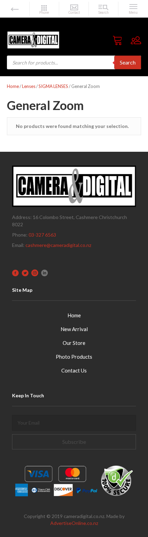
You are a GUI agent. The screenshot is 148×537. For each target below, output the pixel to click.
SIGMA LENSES (53, 86)
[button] (74, 441)
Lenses (28, 86)
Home (13, 86)
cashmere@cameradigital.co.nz (58, 245)
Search (128, 62)
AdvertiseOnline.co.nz (74, 523)
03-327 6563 (42, 235)
